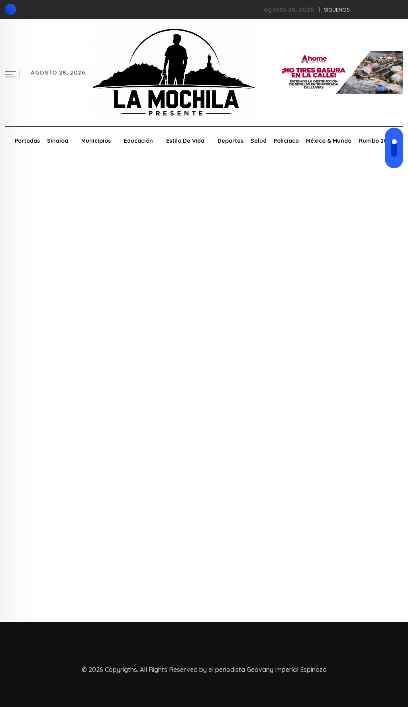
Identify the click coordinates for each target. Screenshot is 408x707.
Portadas (27, 140)
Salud (259, 140)
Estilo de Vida (185, 140)
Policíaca (286, 140)
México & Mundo (328, 140)
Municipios (96, 140)
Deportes (230, 140)
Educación (138, 140)
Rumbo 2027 (376, 140)
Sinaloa (57, 140)
